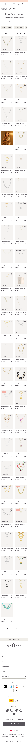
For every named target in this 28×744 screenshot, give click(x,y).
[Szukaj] (5, 4)
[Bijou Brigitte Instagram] (16, 710)
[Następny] (25, 628)
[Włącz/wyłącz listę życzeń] (11, 38)
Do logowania (14, 723)
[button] (19, 4)
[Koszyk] (26, 4)
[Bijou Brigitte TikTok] (7, 710)
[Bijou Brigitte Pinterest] (21, 710)
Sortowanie (21, 33)
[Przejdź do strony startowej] (14, 3)
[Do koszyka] (11, 55)
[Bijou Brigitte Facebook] (11, 710)
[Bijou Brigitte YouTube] (14, 713)
